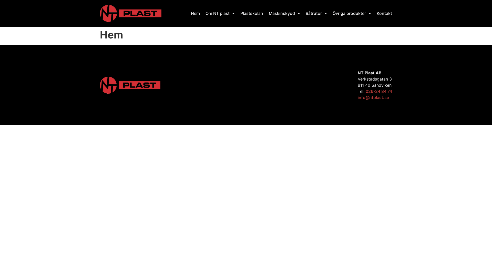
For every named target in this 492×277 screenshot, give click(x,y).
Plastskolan (251, 13)
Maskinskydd (282, 13)
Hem (195, 13)
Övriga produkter (349, 13)
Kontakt (384, 13)
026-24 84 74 (379, 91)
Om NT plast (218, 13)
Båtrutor (314, 13)
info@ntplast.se (373, 97)
